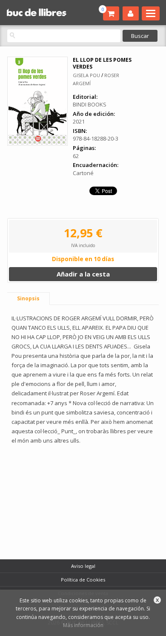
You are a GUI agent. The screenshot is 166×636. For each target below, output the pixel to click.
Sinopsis (28, 298)
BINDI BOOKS (89, 104)
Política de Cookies (83, 579)
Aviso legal (83, 566)
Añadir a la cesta (83, 274)
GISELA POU (86, 75)
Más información (83, 625)
